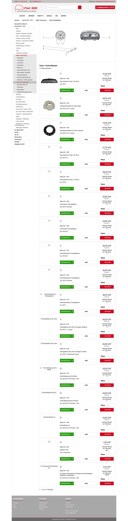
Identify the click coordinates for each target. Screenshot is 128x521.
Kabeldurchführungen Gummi (24, 92)
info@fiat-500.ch (37, 1)
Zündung (18, 31)
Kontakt (63, 16)
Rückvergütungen (43, 507)
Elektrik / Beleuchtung (21, 55)
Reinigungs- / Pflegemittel (22, 119)
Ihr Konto (42, 499)
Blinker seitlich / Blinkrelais (23, 72)
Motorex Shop (18, 137)
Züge (17, 50)
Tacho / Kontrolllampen (23, 82)
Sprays (18, 116)
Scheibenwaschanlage (21, 53)
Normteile (16, 141)
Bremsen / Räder (20, 43)
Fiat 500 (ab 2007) (18, 130)
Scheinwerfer (20, 65)
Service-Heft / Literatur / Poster (23, 109)
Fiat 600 (16, 132)
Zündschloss (20, 60)
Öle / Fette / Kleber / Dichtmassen (24, 111)
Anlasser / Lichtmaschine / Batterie (25, 40)
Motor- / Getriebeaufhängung (23, 36)
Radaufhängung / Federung (23, 45)
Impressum (16, 502)
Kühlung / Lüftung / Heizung (23, 38)
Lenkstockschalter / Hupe (23, 70)
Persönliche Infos (43, 502)
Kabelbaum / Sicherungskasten (25, 79)
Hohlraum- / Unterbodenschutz (24, 114)
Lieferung (31, 16)
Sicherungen (20, 87)
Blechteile (18, 94)
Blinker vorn (20, 67)
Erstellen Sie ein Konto (109, 1)
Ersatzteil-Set (19, 106)
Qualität (22, 16)
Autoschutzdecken (21, 101)
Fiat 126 (16, 134)
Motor (17, 28)
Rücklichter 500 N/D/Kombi (24, 77)
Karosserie (18, 99)
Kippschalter (20, 58)
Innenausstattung (20, 97)
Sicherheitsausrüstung (21, 104)
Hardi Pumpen (18, 139)
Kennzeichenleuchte (22, 75)
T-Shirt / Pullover (20, 121)
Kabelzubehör (20, 89)
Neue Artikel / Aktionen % (20, 24)
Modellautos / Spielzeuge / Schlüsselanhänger (22, 124)
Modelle (49, 16)
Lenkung (18, 48)
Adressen (41, 509)
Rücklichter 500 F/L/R (22, 84)
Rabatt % (41, 16)
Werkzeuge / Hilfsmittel (22, 127)
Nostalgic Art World (19, 144)
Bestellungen (42, 505)
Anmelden (98, 1)
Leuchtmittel (20, 62)
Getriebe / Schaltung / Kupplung (24, 33)
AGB (56, 16)
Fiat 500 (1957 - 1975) (19, 26)
